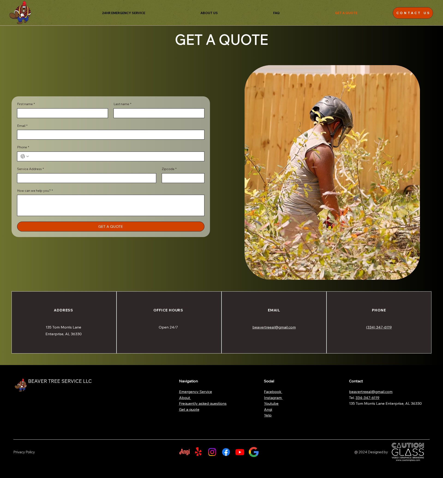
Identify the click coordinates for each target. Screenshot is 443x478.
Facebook (273, 391)
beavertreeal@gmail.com (274, 327)
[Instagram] (212, 452)
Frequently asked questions (203, 403)
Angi (268, 409)
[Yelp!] (198, 452)
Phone (23, 147)
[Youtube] (240, 452)
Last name (122, 104)
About (185, 397)
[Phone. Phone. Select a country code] (24, 156)
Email (22, 126)
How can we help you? (35, 191)
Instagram (273, 397)
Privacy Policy (24, 452)
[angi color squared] (184, 452)
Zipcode (169, 169)
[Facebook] (226, 452)
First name (26, 104)
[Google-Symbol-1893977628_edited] (253, 452)
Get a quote (189, 409)
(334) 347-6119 (379, 327)
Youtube (271, 403)
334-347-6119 (367, 397)
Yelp (268, 415)
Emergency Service (195, 391)
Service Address (30, 169)
